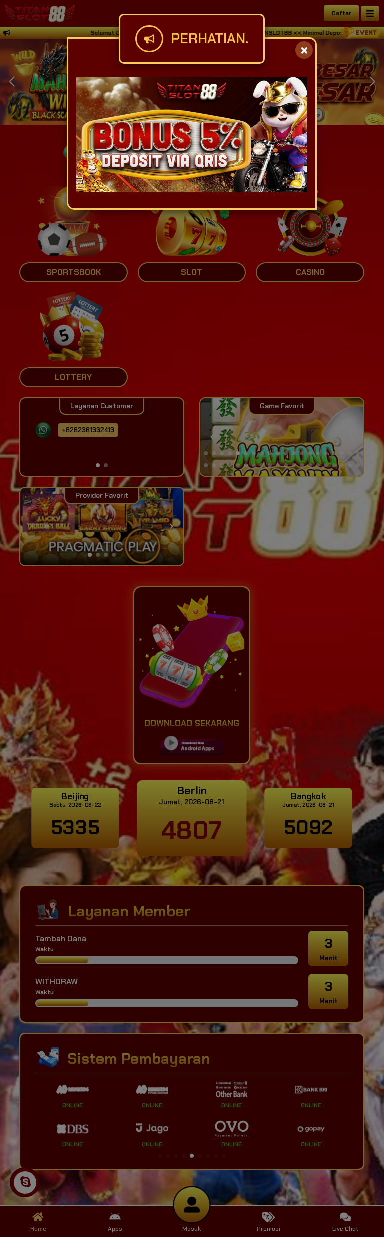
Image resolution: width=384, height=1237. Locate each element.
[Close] (304, 50)
